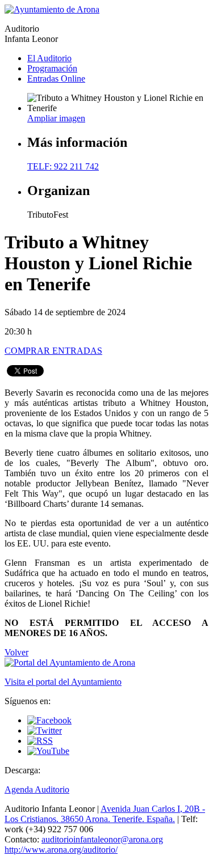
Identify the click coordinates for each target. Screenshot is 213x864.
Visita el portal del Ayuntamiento (63, 682)
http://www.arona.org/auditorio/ (61, 849)
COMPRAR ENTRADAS (53, 350)
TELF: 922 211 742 (63, 166)
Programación (52, 68)
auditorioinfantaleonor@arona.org (102, 839)
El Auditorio (49, 58)
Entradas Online (56, 78)
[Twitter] (44, 730)
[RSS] (40, 741)
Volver (16, 652)
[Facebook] (49, 720)
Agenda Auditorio (37, 789)
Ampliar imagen (56, 118)
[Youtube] (48, 751)
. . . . (105, 814)
